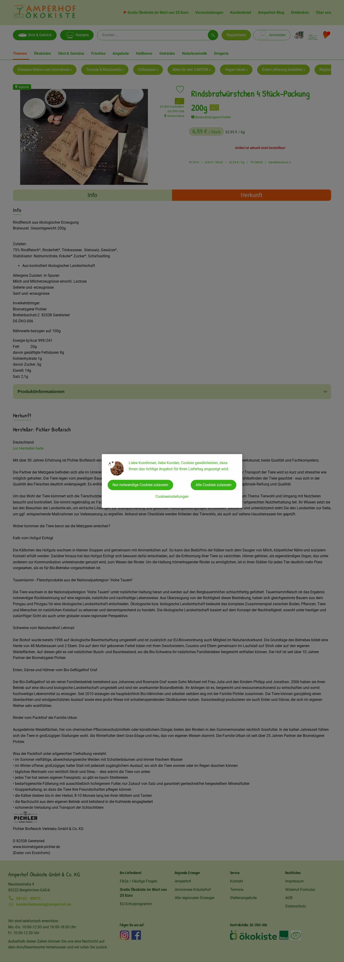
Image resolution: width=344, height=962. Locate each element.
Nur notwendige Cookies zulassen (140, 485)
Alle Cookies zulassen (213, 485)
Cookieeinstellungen (172, 496)
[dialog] (172, 481)
